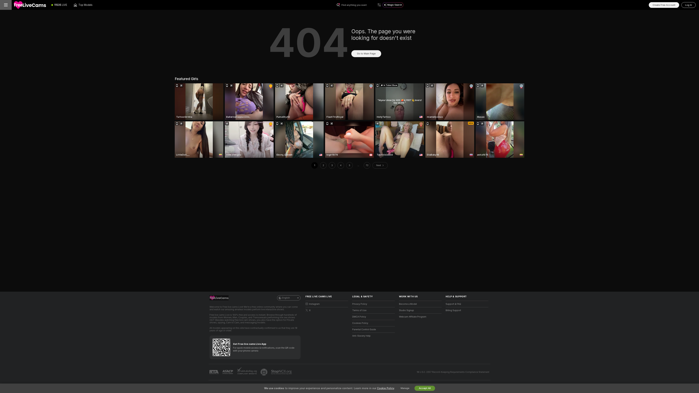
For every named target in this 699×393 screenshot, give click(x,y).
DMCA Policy (359, 316)
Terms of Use (359, 310)
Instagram (314, 304)
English (286, 298)
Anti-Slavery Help (361, 336)
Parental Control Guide (364, 329)
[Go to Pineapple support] (264, 372)
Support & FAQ (453, 304)
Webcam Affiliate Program (412, 316)
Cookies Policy (360, 323)
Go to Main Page (366, 53)
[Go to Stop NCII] (282, 372)
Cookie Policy (385, 388)
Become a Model (408, 304)
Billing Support (453, 310)
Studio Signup (406, 310)
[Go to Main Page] (30, 5)
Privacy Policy (359, 304)
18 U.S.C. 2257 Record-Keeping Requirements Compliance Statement (453, 372)
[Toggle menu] (6, 5)
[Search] (379, 4)
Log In (688, 5)
